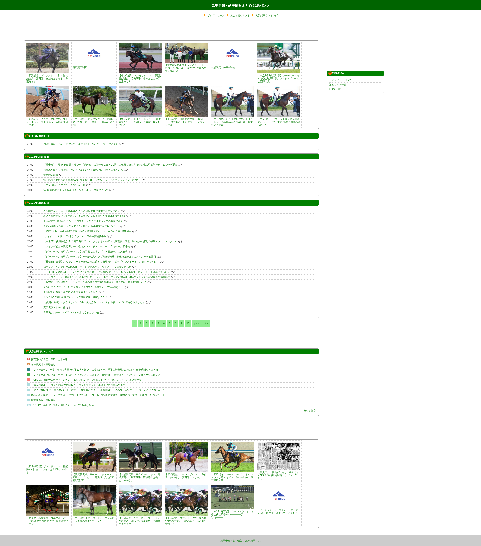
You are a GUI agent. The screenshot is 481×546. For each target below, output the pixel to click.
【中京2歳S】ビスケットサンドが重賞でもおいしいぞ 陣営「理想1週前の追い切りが (278, 122)
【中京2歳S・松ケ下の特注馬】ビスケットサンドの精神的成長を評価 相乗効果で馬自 (232, 122)
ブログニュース (216, 15)
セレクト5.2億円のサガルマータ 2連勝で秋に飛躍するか (74, 297)
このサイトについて (340, 80)
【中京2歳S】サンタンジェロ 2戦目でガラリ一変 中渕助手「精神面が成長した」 (93, 122)
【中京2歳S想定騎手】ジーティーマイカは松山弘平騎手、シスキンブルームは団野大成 (278, 78)
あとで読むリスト (240, 15)
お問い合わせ (336, 88)
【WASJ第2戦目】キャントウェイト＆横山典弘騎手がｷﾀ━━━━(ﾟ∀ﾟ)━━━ (232, 514)
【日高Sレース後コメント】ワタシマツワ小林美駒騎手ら (74, 236)
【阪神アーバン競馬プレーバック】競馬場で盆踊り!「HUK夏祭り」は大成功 (85, 251)
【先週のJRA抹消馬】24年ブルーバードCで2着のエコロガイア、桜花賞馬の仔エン (47, 521)
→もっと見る (308, 410)
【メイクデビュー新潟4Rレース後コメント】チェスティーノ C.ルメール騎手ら (86, 246)
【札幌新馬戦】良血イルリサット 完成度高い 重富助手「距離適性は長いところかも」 (139, 477)
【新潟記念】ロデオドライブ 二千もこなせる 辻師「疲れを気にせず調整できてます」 (139, 521)
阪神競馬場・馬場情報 (43, 364)
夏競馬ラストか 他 (54, 307)
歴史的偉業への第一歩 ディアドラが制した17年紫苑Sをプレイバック (81, 226)
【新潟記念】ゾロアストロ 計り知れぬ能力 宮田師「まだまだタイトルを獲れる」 (47, 78)
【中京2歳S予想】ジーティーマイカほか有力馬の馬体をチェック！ (94, 519)
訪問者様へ (338, 73)
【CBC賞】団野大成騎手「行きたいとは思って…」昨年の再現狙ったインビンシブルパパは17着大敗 (86, 379)
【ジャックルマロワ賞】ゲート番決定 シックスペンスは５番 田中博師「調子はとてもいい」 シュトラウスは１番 (95, 374)
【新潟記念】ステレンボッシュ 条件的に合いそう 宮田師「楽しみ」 (185, 476)
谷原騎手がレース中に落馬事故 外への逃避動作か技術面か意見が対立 (81, 211)
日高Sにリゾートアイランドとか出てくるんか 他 (71, 312)
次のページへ (201, 323)
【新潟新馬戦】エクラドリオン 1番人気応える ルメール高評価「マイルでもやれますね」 (94, 302)
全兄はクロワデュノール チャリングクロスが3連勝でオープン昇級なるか (83, 287)
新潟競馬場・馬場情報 (43, 400)
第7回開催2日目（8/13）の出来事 (49, 359)
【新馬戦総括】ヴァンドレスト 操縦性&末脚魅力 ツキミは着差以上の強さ (47, 469)
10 (188, 323)
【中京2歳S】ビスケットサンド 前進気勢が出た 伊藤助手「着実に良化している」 (140, 122)
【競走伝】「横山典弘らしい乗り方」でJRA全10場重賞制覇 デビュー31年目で (278, 475)
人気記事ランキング (267, 15)
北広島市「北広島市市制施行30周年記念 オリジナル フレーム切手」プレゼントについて (92, 179)
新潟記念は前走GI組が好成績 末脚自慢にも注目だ (70, 292)
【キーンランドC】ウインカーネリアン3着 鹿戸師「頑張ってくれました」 (278, 511)
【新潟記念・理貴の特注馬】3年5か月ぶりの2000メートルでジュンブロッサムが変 (186, 122)
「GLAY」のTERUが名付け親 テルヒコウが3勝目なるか (63, 405)
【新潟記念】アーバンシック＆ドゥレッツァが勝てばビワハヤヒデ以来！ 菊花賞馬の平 (232, 477)
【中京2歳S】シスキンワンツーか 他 (64, 185)
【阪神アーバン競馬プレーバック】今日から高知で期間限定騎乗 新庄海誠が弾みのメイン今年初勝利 (99, 256)
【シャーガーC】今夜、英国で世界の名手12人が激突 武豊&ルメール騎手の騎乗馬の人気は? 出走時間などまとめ (95, 369)
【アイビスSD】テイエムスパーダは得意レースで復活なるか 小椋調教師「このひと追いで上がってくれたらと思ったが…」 (100, 390)
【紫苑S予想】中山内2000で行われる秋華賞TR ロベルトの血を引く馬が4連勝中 (87, 231)
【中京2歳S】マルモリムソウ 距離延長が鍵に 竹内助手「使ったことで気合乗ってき (140, 78)
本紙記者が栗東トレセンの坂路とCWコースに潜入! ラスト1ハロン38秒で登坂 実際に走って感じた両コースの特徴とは (97, 395)
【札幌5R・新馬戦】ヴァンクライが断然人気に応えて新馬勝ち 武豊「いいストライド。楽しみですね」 (101, 261)
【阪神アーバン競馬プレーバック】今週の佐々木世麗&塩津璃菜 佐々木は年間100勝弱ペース (95, 282)
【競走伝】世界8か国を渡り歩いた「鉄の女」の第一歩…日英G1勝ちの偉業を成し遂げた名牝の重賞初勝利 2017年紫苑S (110, 164)
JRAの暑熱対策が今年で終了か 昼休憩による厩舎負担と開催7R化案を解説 (84, 216)
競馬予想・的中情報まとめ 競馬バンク (240, 5)
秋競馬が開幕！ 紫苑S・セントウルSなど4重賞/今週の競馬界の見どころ (83, 169)
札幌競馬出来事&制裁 (223, 67)
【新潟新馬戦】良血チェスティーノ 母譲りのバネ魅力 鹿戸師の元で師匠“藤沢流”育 (93, 477)
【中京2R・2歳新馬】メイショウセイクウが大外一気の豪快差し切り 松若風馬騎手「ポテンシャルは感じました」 (106, 271)
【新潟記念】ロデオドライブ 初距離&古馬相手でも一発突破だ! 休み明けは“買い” (185, 521)
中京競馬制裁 (50, 174)
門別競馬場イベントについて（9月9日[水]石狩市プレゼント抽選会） (80, 144)
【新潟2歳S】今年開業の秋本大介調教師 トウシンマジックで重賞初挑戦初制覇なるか (78, 384)
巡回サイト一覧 (337, 84)
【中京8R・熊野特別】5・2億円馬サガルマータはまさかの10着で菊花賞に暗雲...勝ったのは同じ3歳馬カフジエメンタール (110, 241)
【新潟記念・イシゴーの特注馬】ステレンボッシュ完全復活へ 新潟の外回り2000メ (47, 122)
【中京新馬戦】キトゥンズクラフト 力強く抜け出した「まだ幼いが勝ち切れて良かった (185, 67)
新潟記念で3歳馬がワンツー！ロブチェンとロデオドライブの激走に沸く (83, 221)
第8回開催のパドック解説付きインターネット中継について (75, 190)
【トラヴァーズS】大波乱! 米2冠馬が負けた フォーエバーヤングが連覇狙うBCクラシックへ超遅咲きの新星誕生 (106, 277)
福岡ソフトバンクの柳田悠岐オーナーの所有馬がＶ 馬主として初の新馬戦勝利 (87, 266)
